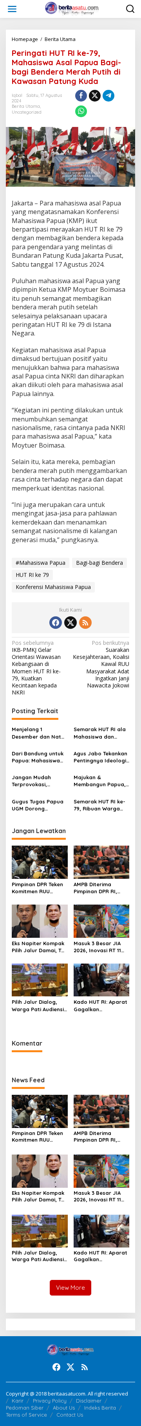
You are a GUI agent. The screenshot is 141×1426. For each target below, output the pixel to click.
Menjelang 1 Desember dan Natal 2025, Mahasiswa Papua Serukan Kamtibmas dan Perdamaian (39, 733)
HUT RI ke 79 (32, 574)
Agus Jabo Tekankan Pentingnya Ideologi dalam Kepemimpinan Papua (100, 757)
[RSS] (85, 622)
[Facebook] (55, 622)
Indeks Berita (100, 1408)
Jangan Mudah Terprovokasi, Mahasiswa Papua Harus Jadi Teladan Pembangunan (37, 781)
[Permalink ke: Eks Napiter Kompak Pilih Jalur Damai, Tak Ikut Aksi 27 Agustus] (40, 920)
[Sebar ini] (81, 96)
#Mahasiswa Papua (40, 562)
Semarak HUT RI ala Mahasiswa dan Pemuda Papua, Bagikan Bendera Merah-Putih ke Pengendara (100, 733)
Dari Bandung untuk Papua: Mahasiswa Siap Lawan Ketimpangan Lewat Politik (38, 757)
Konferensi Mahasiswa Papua (53, 587)
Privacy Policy (50, 1400)
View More (70, 1287)
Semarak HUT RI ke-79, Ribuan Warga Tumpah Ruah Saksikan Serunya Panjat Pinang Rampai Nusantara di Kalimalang (99, 805)
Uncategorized (27, 112)
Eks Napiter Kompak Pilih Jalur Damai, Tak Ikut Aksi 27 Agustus (39, 947)
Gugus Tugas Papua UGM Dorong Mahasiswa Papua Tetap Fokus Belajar (38, 805)
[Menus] (12, 9)
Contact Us (69, 1415)
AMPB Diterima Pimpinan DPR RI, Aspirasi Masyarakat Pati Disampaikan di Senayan (100, 888)
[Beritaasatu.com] (72, 8)
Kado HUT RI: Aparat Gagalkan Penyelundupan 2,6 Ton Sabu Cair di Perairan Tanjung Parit (100, 1005)
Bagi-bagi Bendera (99, 562)
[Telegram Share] (108, 96)
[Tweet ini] (95, 96)
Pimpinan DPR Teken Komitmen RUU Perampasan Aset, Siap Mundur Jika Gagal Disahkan (37, 888)
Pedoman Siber (24, 1408)
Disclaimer (88, 1400)
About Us (64, 1408)
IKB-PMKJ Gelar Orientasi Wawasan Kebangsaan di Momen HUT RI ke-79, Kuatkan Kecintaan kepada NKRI (36, 667)
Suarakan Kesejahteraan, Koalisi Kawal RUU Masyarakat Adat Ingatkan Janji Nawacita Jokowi (101, 664)
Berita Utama (26, 106)
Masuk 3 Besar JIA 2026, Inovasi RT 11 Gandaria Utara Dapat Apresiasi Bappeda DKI (97, 947)
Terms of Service (26, 1415)
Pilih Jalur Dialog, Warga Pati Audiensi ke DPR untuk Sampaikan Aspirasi (38, 1005)
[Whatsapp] (81, 111)
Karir (18, 1400)
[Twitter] (70, 622)
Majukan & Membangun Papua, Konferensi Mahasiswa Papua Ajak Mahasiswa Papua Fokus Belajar (101, 781)
